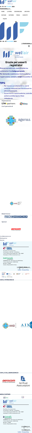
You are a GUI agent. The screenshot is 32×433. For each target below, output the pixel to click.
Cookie (19, 269)
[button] (9, 11)
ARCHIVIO (27, 11)
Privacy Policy (25, 269)
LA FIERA (9, 11)
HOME (2, 11)
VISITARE (3, 15)
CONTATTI (25, 15)
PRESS (18, 15)
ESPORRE (11, 15)
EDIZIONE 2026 (18, 11)
